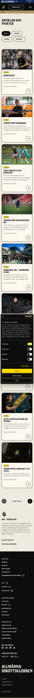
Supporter (5, 615)
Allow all (17, 371)
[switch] (29, 349)
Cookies (4, 679)
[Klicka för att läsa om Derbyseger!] (28, 90)
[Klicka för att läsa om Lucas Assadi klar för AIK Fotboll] (28, 436)
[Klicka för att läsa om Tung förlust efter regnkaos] (28, 188)
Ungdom (4, 604)
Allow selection (17, 375)
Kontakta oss (6, 622)
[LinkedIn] (10, 648)
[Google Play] (15, 656)
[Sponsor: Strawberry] (30, 2)
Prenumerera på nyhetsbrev (11, 575)
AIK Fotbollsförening (9, 544)
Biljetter (5, 559)
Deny (17, 380)
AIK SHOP (4, 586)
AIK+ (3, 583)
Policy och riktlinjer (9, 631)
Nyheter (4, 565)
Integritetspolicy (7, 682)
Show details (25, 366)
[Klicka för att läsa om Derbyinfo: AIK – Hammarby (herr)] (28, 287)
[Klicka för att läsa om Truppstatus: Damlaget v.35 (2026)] (28, 484)
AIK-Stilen (5, 601)
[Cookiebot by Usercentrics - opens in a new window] (25, 316)
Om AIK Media (6, 635)
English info (6, 590)
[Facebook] (3, 648)
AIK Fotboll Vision (8, 598)
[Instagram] (14, 648)
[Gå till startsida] (4, 7)
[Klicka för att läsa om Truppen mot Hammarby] (28, 138)
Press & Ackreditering (9, 628)
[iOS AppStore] (5, 656)
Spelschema (6, 568)
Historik (4, 611)
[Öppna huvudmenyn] (30, 7)
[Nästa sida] (30, 501)
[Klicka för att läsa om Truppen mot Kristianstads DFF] (28, 237)
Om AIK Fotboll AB (8, 540)
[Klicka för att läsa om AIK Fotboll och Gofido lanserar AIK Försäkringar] (28, 387)
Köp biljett (16, 7)
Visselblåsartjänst (7, 685)
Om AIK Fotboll (7, 638)
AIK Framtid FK (6, 608)
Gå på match (6, 572)
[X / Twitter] (6, 648)
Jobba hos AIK (6, 625)
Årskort (5, 562)
